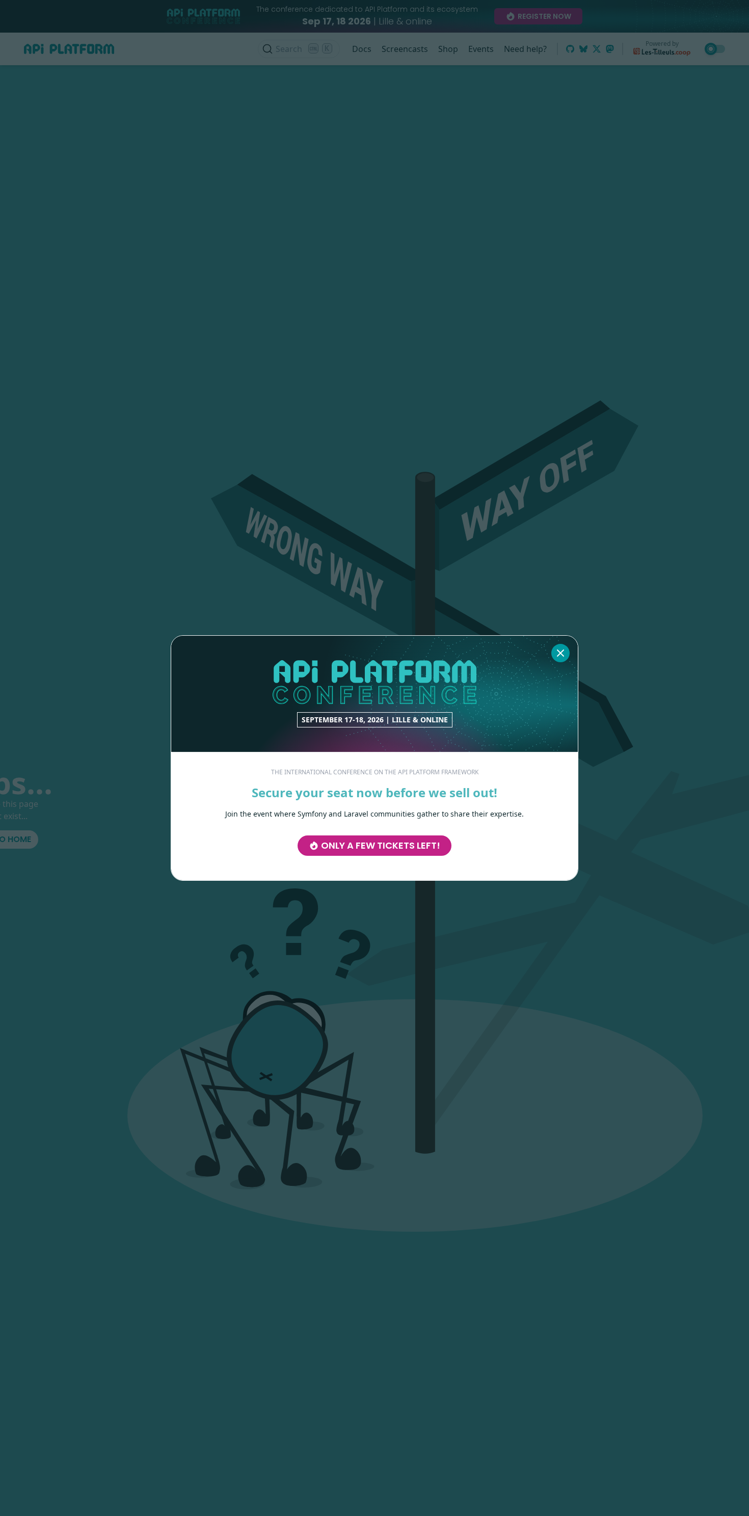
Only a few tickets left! (380, 845)
